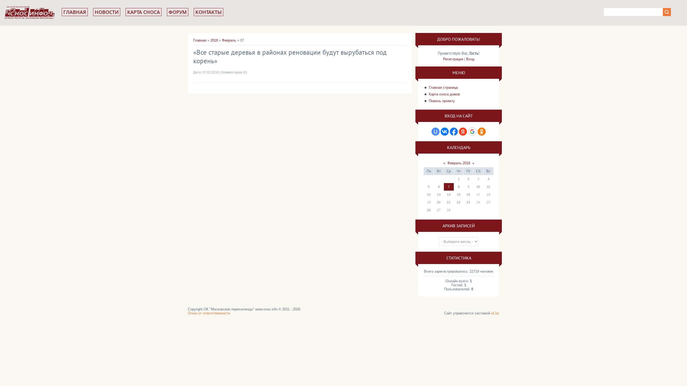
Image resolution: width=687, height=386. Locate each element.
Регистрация (453, 59)
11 (488, 187)
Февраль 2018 (458, 163)
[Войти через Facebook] (454, 132)
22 (459, 202)
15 (459, 194)
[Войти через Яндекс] (463, 132)
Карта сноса (143, 12)
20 (439, 202)
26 (429, 210)
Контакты (208, 12)
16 (468, 194)
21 (449, 202)
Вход (470, 59)
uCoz (495, 313)
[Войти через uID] (436, 132)
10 (478, 187)
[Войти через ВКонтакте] (445, 132)
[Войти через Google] (472, 131)
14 (449, 194)
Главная (74, 12)
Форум (178, 12)
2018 (214, 40)
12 (429, 194)
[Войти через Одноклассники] (482, 132)
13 (439, 194)
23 (468, 202)
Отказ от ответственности (209, 313)
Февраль (229, 40)
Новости (107, 12)
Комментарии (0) (234, 72)
